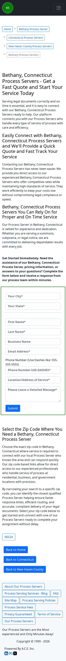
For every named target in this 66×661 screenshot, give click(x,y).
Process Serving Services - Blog (26, 593)
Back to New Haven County (24, 569)
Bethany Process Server (33, 29)
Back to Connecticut (20, 560)
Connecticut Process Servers (25, 37)
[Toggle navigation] (59, 7)
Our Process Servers (19, 621)
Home (7, 29)
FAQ (56, 593)
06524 (9, 537)
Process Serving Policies (39, 600)
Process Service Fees (19, 607)
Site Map (11, 600)
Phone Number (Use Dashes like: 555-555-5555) (32, 362)
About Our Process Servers (23, 586)
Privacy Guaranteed (18, 614)
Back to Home (15, 550)
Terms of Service (48, 614)
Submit (13, 408)
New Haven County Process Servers (30, 46)
